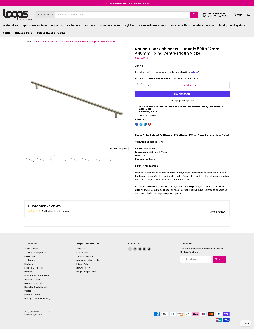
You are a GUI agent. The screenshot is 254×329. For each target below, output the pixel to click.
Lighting (129, 25)
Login (239, 14)
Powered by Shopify (33, 314)
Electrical (89, 25)
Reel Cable (56, 25)
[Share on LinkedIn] (145, 124)
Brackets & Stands (203, 25)
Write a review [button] (217, 211)
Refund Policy (83, 267)
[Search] (194, 15)
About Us (80, 248)
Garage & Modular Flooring (51, 32)
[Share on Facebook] (136, 124)
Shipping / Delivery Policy (88, 260)
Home (27, 42)
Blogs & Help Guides (86, 271)
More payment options (182, 100)
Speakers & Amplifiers (34, 25)
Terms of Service (84, 256)
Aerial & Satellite (179, 25)
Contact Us (82, 252)
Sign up (219, 259)
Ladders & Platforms (109, 25)
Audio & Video (10, 25)
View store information (147, 115)
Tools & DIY (72, 25)
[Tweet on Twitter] (141, 124)
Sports (6, 32)
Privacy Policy (82, 264)
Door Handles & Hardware (152, 25)
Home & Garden (23, 32)
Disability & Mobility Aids (230, 25)
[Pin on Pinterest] (149, 124)
